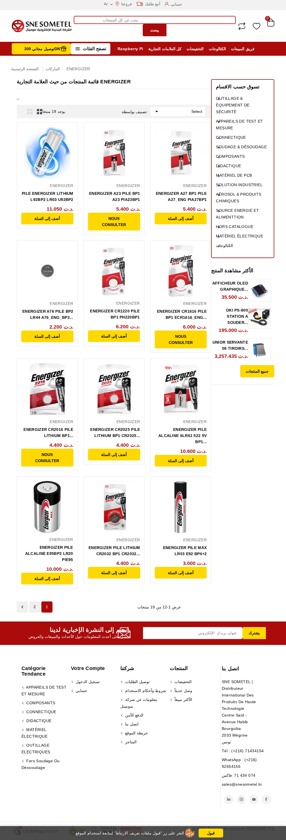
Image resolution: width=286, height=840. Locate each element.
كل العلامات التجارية (165, 49)
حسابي (81, 690)
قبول (211, 833)
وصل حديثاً (182, 690)
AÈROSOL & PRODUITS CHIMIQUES (238, 197)
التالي (22, 607)
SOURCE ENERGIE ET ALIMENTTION (237, 213)
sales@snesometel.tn (242, 784)
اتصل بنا (230, 668)
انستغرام (241, 799)
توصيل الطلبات (137, 681)
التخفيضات (195, 49)
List (30, 111)
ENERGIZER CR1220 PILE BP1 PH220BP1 (115, 314)
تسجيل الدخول (87, 681)
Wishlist (256, 26)
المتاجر (130, 742)
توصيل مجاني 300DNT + (45, 49)
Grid (39, 111)
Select (177, 111)
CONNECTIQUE (231, 137)
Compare (242, 26)
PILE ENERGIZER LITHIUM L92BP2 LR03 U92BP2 (47, 196)
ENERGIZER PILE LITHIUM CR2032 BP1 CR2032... (114, 550)
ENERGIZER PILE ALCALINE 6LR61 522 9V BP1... (182, 435)
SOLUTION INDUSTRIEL (239, 185)
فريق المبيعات (242, 49)
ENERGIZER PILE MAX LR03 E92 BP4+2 (185, 550)
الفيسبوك (266, 799)
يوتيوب (253, 799)
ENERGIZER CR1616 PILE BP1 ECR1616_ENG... (182, 314)
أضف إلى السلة (47, 218)
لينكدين (228, 799)
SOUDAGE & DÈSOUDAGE (241, 147)
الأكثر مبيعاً (182, 699)
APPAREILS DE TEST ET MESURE (239, 124)
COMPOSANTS (230, 156)
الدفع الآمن (133, 715)
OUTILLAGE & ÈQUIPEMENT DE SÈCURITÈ (232, 105)
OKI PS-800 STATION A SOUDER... (237, 316)
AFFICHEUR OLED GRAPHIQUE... (230, 286)
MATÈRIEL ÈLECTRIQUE (239, 236)
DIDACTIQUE (228, 166)
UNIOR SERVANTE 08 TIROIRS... (230, 345)
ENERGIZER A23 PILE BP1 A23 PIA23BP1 (114, 196)
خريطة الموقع (136, 733)
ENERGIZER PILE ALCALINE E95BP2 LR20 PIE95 (49, 553)
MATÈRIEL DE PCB (234, 175)
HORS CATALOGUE (234, 226)
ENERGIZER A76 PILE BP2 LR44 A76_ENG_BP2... (47, 314)
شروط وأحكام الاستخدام (145, 690)
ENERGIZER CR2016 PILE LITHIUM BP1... (48, 432)
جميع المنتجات (257, 371)
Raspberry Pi (130, 49)
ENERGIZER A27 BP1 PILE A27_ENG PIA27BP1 (181, 196)
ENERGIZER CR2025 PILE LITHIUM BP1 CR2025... (115, 432)
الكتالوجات (217, 49)
